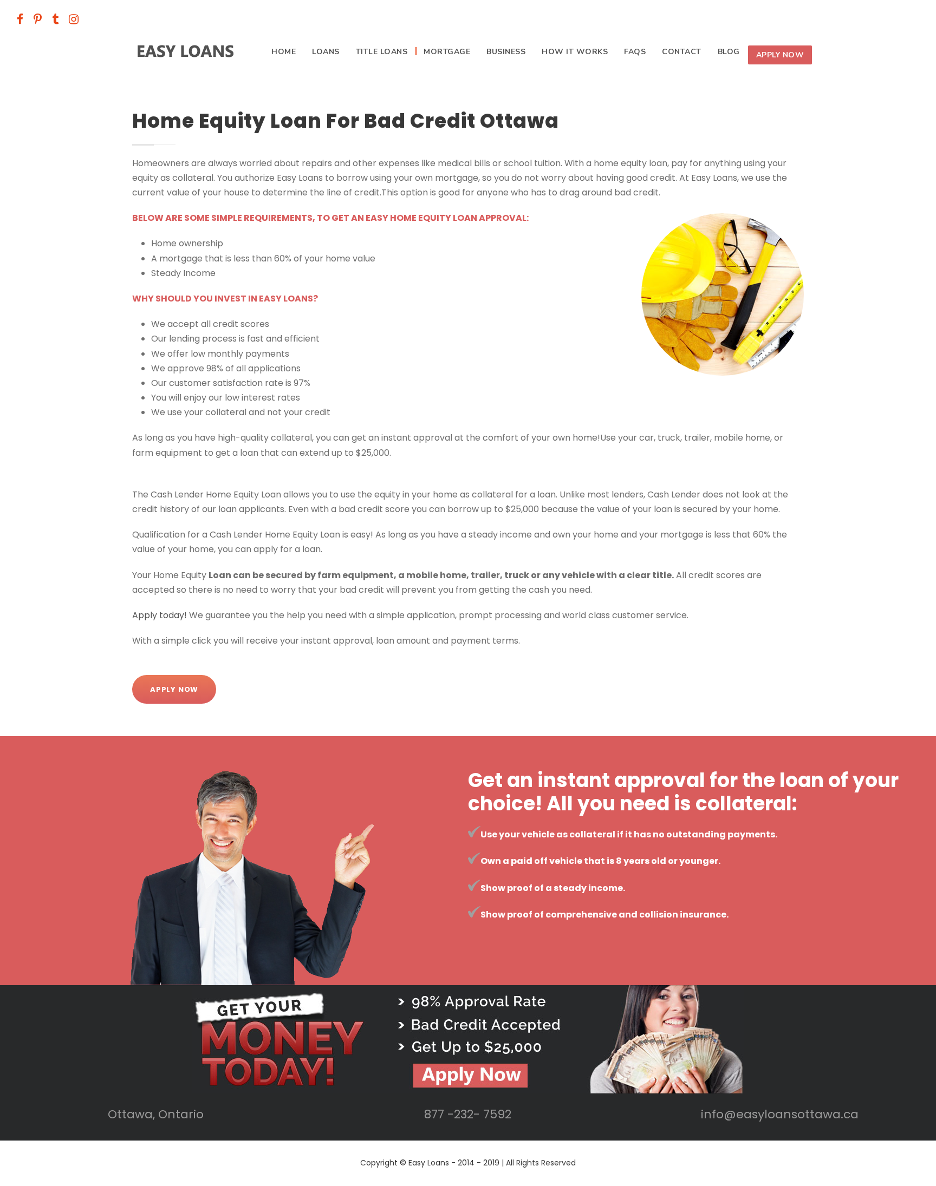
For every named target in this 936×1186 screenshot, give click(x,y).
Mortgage (447, 52)
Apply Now (780, 55)
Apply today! (159, 615)
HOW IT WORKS (575, 52)
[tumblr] (55, 19)
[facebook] (20, 19)
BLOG (729, 52)
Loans (326, 52)
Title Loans (382, 52)
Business (505, 52)
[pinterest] (38, 19)
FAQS (635, 52)
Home (283, 52)
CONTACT (681, 52)
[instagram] (74, 19)
